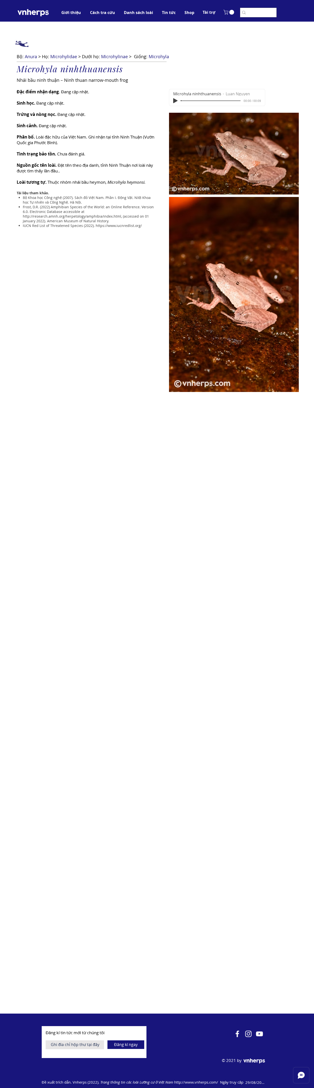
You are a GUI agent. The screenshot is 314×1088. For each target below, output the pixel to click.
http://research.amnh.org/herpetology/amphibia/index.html (72, 216)
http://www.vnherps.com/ (196, 1082)
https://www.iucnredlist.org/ (119, 225)
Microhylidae (63, 56)
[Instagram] (248, 1034)
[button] (209, 12)
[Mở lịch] (273, 1082)
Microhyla (159, 56)
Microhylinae (114, 56)
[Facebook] (237, 1034)
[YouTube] (259, 1034)
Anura (31, 56)
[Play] (175, 100)
